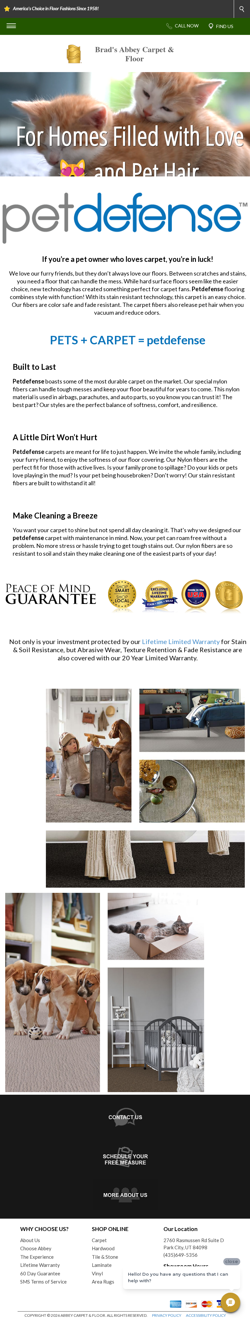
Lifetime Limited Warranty (181, 641)
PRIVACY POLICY (166, 1315)
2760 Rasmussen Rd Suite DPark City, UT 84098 (193, 1244)
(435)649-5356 (180, 1255)
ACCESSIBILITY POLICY (206, 1315)
